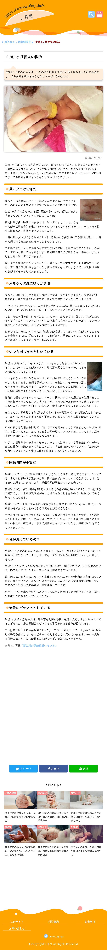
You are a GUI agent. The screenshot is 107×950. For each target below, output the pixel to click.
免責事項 (90, 921)
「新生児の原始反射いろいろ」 (38, 645)
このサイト (17, 921)
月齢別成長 (24, 42)
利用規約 (53, 921)
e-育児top (8, 42)
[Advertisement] (53, 673)
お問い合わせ (17, 928)
